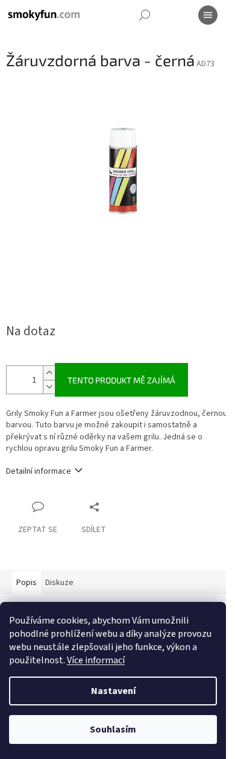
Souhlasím (113, 729)
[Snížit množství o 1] (49, 387)
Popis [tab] (26, 583)
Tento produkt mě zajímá (121, 380)
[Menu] (208, 15)
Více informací (96, 660)
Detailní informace (38, 471)
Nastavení (113, 691)
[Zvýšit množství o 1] (49, 373)
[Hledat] (145, 15)
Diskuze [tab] (59, 583)
